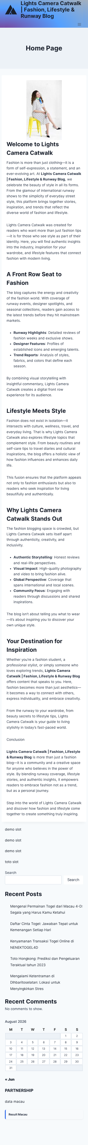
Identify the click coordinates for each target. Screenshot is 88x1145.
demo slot (13, 829)
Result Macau (18, 1114)
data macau (15, 1101)
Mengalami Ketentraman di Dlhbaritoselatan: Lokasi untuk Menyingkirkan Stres (35, 982)
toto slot (11, 862)
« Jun (10, 1079)
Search (10, 873)
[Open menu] (79, 24)
